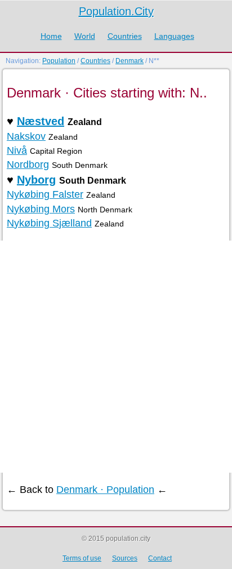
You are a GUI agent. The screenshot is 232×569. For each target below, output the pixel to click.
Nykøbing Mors (41, 209)
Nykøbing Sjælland (49, 223)
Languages (174, 36)
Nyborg (36, 180)
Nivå (17, 150)
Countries (125, 36)
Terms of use (82, 558)
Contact (160, 558)
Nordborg (28, 164)
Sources (124, 558)
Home (51, 36)
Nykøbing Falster (45, 194)
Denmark (129, 61)
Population (58, 61)
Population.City (116, 11)
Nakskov (26, 136)
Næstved (40, 121)
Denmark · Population (105, 489)
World (84, 36)
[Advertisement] (116, 357)
